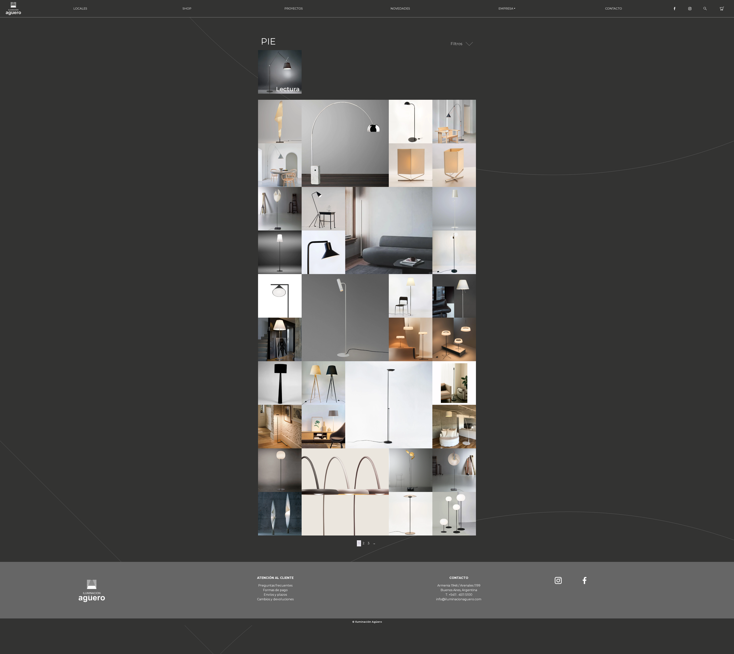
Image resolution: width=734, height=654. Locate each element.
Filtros (456, 43)
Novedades (400, 8)
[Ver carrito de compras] (722, 8)
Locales (80, 8)
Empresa (506, 8)
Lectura (288, 89)
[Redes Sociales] (674, 8)
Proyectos (293, 8)
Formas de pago (275, 590)
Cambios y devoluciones (275, 599)
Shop (187, 8)
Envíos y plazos (275, 594)
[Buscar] (705, 8)
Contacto (613, 8)
